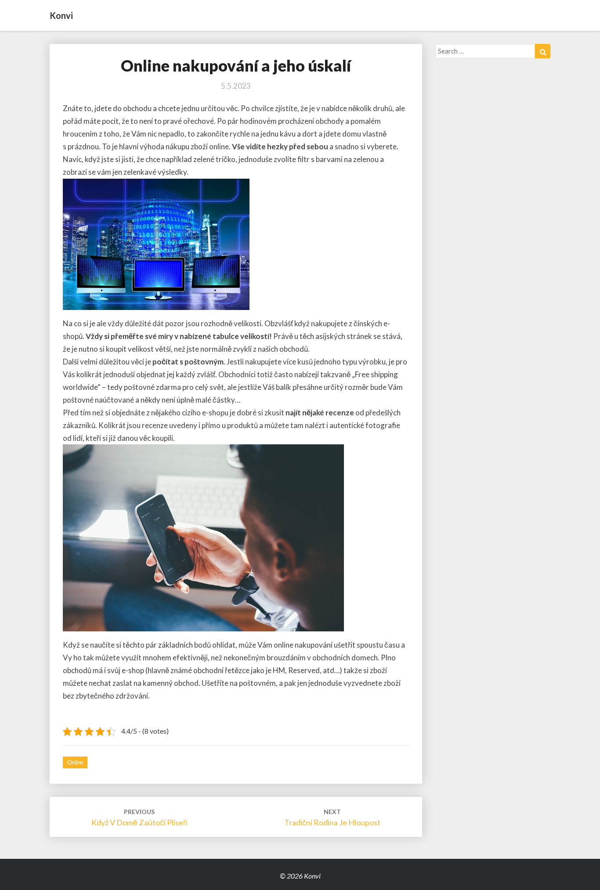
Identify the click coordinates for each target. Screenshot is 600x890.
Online (75, 762)
